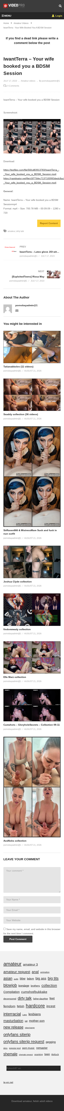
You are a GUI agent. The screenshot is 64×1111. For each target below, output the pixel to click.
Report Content (49, 223)
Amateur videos (28, 81)
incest (50, 1006)
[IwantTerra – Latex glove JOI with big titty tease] (32, 251)
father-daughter (40, 998)
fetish (20, 1006)
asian (7, 978)
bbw (22, 978)
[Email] (17, 310)
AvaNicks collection (14, 840)
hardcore (35, 1005)
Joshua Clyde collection (17, 581)
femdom (9, 1006)
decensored (9, 998)
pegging (51, 1042)
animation (44, 972)
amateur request (16, 972)
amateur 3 (30, 964)
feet (52, 998)
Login (58, 15)
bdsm (30, 978)
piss (5, 1048)
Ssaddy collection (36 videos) (20, 414)
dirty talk (20, 231)
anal (35, 972)
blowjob (10, 985)
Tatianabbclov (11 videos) (18, 366)
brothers (35, 985)
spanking (38, 1054)
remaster (42, 1048)
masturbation (13, 1021)
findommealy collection (17, 629)
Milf (26, 1021)
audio (16, 979)
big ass (40, 978)
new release (13, 1027)
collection (49, 985)
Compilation (11, 992)
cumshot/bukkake (34, 992)
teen (47, 1054)
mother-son (37, 1021)
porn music (28, 1048)
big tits (53, 978)
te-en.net (8, 1082)
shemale (10, 1054)
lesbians (35, 1014)
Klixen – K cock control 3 (35, 1068)
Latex (24, 1015)
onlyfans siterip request (23, 1041)
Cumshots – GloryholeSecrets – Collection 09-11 (31, 724)
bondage (23, 985)
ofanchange (30, 1028)
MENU (7, 15)
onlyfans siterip (16, 1034)
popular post (15, 1048)
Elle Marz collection (14, 677)
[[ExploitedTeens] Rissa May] (32, 276)
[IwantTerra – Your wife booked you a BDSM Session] (32, 347)
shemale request (26, 1055)
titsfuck (55, 1054)
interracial (12, 1014)
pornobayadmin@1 (26, 305)
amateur (11, 231)
